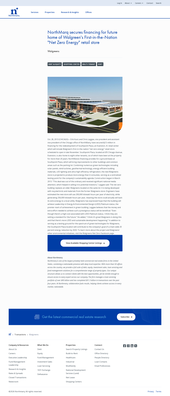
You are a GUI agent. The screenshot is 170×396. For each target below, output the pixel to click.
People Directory (102, 357)
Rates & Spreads (16, 373)
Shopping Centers (74, 381)
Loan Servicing (43, 366)
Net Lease (70, 377)
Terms (158, 391)
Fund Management (45, 357)
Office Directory (101, 353)
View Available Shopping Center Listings (84, 243)
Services (34, 12)
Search (158, 3)
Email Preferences (102, 366)
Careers (138, 3)
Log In (119, 3)
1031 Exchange (43, 370)
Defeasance (42, 374)
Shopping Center (72, 64)
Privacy (151, 391)
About (127, 3)
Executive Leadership (18, 357)
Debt (100, 64)
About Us (13, 349)
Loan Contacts (101, 361)
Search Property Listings (76, 349)
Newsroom (13, 381)
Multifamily (71, 366)
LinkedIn (132, 345)
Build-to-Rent (72, 353)
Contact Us (99, 349)
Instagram (128, 345)
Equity (40, 353)
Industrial (70, 361)
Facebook (124, 345)
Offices (88, 12)
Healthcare (70, 357)
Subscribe (125, 317)
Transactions (20, 334)
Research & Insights (70, 12)
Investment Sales (44, 361)
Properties (50, 12)
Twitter (135, 345)
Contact (150, 3)
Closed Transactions (17, 377)
